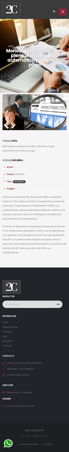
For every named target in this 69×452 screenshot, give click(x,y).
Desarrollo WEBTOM (34, 430)
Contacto (7, 345)
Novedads (8, 341)
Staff (5, 336)
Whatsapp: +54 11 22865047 (20, 369)
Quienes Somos (10, 327)
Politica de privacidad (29, 444)
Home (10, 46)
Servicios (7, 331)
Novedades (22, 46)
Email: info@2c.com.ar (18, 375)
